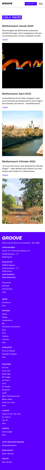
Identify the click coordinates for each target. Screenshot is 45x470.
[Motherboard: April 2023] (22, 133)
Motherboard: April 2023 (16, 93)
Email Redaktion (8, 274)
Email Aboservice (9, 277)
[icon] (41, 4)
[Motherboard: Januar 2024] (22, 65)
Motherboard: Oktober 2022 (18, 161)
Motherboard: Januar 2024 (17, 26)
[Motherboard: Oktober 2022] (22, 201)
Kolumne (5, 40)
